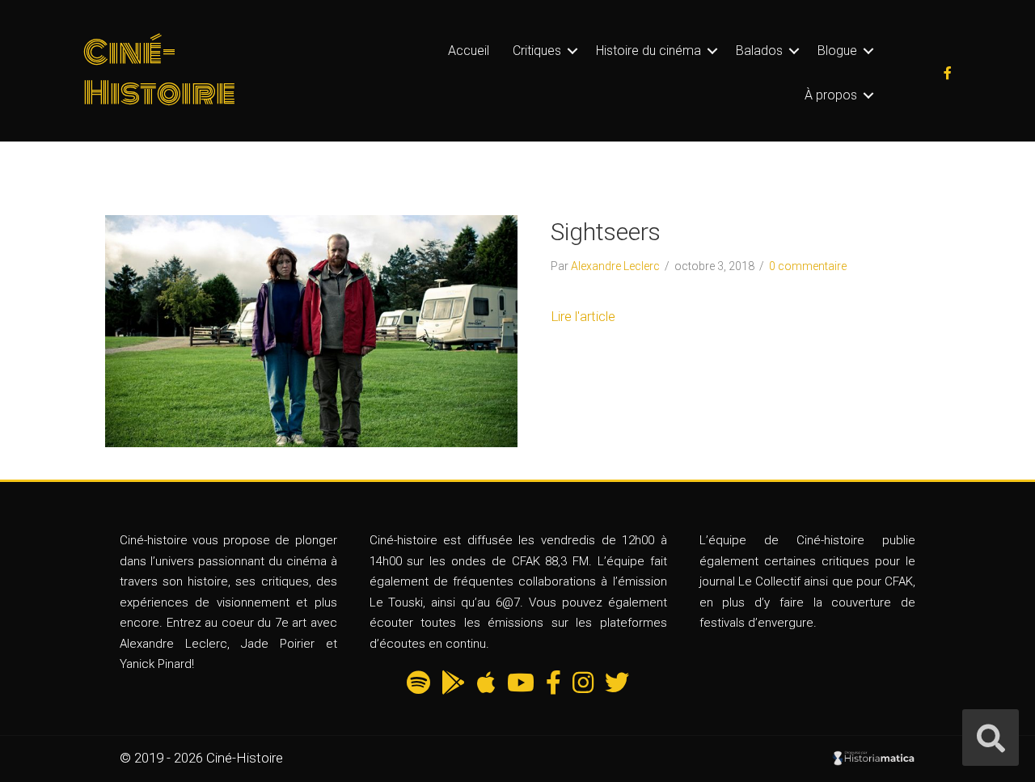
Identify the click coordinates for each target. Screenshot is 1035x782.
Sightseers (606, 232)
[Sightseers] (311, 330)
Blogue (837, 50)
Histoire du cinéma (648, 50)
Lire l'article (583, 316)
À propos (831, 95)
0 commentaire (808, 266)
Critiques (537, 50)
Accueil (468, 50)
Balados (759, 50)
